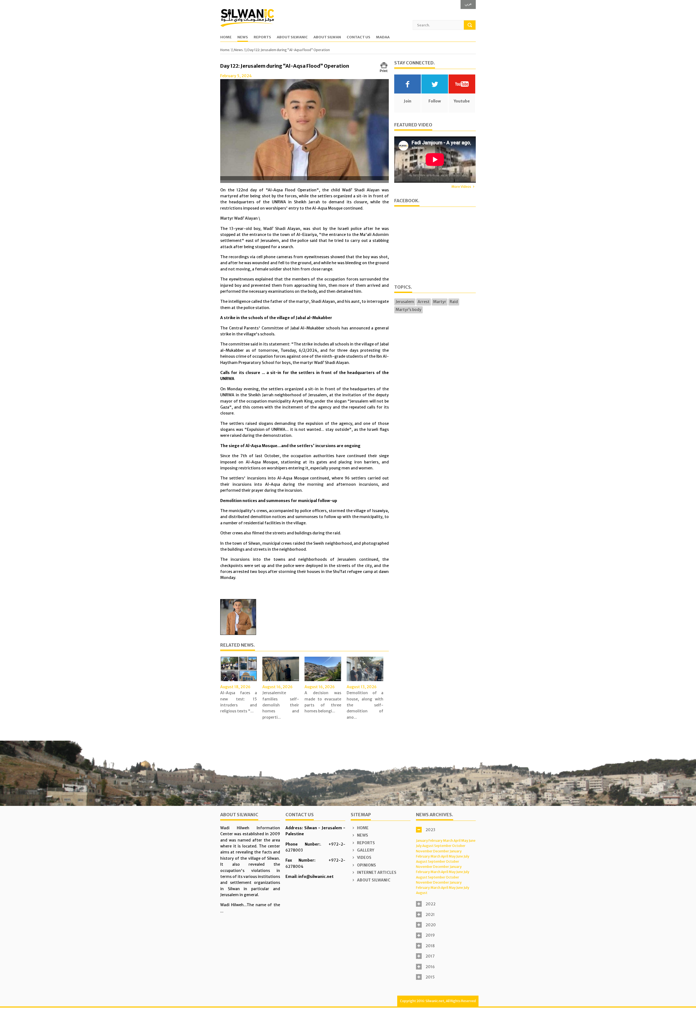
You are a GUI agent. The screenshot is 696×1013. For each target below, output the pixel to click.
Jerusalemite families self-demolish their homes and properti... (280, 705)
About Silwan (327, 37)
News (242, 37)
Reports (262, 37)
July (419, 846)
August (428, 846)
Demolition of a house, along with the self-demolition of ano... (365, 705)
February (435, 841)
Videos (363, 857)
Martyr (439, 301)
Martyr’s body (408, 309)
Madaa (383, 37)
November (424, 851)
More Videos (461, 187)
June (472, 841)
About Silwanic (292, 37)
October (458, 846)
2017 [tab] (430, 956)
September (443, 846)
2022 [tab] (430, 904)
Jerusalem (405, 301)
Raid (454, 301)
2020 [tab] (430, 924)
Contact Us (358, 37)
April (457, 841)
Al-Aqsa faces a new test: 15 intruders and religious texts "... (238, 701)
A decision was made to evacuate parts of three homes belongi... (322, 701)
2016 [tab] (430, 966)
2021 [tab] (430, 914)
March (448, 841)
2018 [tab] (430, 945)
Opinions (366, 865)
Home (226, 37)
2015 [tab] (430, 977)
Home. (225, 50)
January (422, 841)
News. (239, 50)
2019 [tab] (430, 935)
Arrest (424, 301)
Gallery (365, 850)
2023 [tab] (430, 829)
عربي (468, 3)
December (441, 851)
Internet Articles (376, 872)
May (464, 841)
